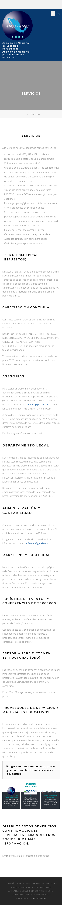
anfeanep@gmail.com (38, 404)
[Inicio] (25, 114)
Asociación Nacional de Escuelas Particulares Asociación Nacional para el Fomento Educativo (16, 50)
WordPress (40, 898)
